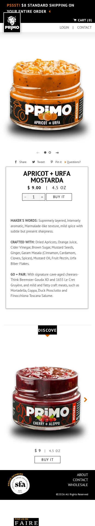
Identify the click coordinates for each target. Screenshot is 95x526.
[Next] (82, 399)
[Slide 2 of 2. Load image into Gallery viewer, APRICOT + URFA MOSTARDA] (50, 152)
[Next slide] (57, 152)
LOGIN (65, 27)
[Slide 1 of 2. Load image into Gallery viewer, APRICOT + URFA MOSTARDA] (45, 152)
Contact (80, 479)
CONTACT (84, 27)
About (82, 474)
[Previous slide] (38, 152)
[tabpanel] (47, 95)
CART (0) (84, 20)
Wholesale (78, 484)
